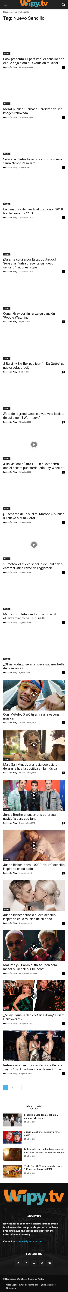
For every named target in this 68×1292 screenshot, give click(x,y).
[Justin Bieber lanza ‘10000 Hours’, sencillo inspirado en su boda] (34, 845)
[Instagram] (42, 1263)
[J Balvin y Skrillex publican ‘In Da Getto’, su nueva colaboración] (34, 344)
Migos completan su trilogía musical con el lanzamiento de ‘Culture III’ (32, 616)
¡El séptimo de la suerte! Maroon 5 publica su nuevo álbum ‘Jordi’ (33, 516)
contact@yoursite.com (29, 1241)
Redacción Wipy (10, 67)
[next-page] (19, 1087)
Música (6, 53)
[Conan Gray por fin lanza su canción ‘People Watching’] (34, 294)
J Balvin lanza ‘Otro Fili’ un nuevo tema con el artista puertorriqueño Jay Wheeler (33, 466)
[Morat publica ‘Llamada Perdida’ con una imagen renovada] (34, 89)
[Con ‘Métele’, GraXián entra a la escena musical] (34, 695)
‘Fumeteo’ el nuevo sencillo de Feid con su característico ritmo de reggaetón (33, 566)
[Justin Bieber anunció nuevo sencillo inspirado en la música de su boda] (34, 895)
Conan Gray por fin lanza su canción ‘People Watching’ (29, 315)
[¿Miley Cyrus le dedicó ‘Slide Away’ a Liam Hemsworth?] (34, 995)
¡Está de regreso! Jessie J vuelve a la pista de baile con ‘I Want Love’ (34, 416)
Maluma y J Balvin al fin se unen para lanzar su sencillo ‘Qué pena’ (30, 967)
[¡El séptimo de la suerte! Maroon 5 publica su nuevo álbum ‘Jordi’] (34, 494)
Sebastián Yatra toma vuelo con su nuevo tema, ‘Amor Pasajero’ (33, 161)
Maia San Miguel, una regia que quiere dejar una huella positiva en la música (30, 766)
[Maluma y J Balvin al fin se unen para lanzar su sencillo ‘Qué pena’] (34, 945)
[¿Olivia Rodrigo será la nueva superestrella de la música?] (34, 645)
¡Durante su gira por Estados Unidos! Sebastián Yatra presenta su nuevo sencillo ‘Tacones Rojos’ (29, 263)
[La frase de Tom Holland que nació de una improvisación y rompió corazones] (12, 1154)
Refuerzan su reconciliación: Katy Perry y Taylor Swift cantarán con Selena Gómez (33, 1067)
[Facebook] (26, 1263)
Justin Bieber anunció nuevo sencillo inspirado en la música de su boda (29, 917)
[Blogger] (18, 1263)
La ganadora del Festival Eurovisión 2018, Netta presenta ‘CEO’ (33, 211)
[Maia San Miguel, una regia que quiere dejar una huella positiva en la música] (34, 745)
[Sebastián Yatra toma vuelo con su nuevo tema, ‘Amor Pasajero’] (34, 139)
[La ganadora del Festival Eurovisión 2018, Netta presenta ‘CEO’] (34, 190)
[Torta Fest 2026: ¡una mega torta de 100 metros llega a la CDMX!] (12, 1171)
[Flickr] (34, 1263)
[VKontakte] (49, 1263)
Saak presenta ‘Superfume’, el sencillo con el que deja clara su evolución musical (33, 61)
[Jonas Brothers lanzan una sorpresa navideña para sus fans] (34, 795)
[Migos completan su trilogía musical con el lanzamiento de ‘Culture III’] (34, 594)
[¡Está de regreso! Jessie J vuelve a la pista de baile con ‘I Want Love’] (34, 394)
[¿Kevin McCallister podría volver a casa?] (12, 1137)
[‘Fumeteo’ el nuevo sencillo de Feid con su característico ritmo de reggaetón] (34, 544)
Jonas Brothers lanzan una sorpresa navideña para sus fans (29, 817)
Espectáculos (9, 1060)
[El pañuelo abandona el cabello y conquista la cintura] (12, 1120)
